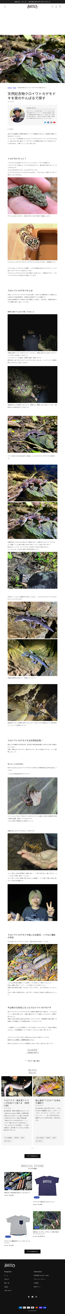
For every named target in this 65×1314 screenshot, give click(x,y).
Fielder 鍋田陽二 (9, 1137)
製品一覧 (6, 1283)
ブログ (6, 1287)
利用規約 (36, 1283)
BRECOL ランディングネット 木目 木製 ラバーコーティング (46, 1233)
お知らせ (6, 1279)
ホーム (6, 1275)
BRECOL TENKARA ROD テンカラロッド (17, 1193)
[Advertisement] (32, 22)
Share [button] (11, 129)
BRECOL (34, 1310)
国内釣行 (17, 1137)
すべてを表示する (32, 1156)
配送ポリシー (37, 1287)
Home (10, 88)
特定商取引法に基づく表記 (41, 1275)
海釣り (22, 1137)
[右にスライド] (36, 1148)
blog (14, 88)
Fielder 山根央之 (40, 1137)
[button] (5, 6)
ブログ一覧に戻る (33, 1061)
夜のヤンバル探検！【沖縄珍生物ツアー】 (21, 1040)
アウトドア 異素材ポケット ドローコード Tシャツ (17, 1242)
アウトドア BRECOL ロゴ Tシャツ (44, 1202)
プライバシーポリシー (40, 1279)
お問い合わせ (8, 1290)
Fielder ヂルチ (31, 108)
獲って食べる (8, 1141)
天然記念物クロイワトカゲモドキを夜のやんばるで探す (35, 88)
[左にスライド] (28, 1148)
